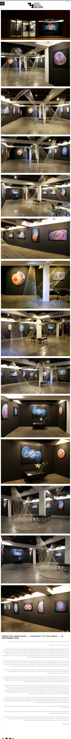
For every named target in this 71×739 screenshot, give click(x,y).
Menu (2, 3)
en (69, 1)
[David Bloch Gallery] (35, 5)
